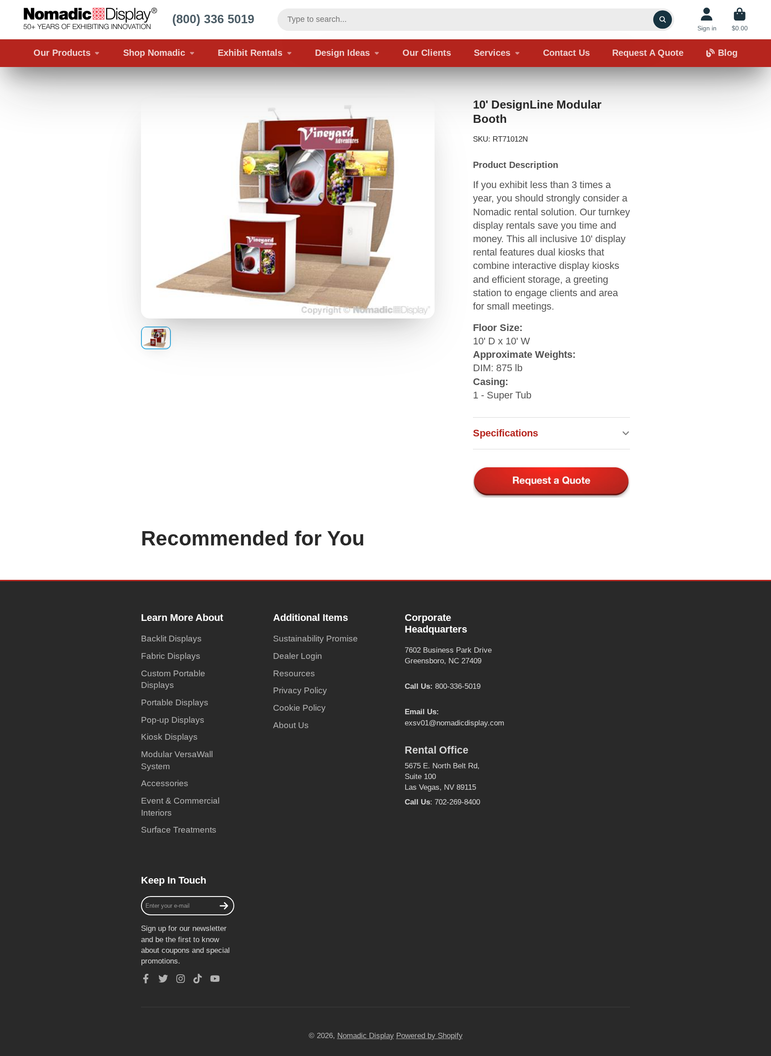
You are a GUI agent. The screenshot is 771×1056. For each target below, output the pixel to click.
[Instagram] (181, 979)
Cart (740, 20)
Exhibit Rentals (250, 53)
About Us (291, 725)
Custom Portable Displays (173, 679)
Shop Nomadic (154, 53)
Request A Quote (648, 53)
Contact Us (566, 53)
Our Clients (426, 53)
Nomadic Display (365, 1035)
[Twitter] (163, 979)
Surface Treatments (178, 829)
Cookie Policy (299, 707)
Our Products (62, 53)
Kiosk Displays (169, 737)
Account (707, 20)
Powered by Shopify (429, 1035)
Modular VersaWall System (177, 760)
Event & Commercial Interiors (180, 806)
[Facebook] (146, 979)
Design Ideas (342, 53)
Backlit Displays (171, 638)
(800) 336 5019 (213, 19)
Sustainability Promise (315, 638)
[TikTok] (198, 979)
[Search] (662, 19)
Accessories (164, 783)
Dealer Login (297, 656)
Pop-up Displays (172, 720)
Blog (728, 53)
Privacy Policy (300, 690)
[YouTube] (215, 979)
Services (492, 53)
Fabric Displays (170, 656)
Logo (90, 19)
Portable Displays (174, 702)
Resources (294, 673)
